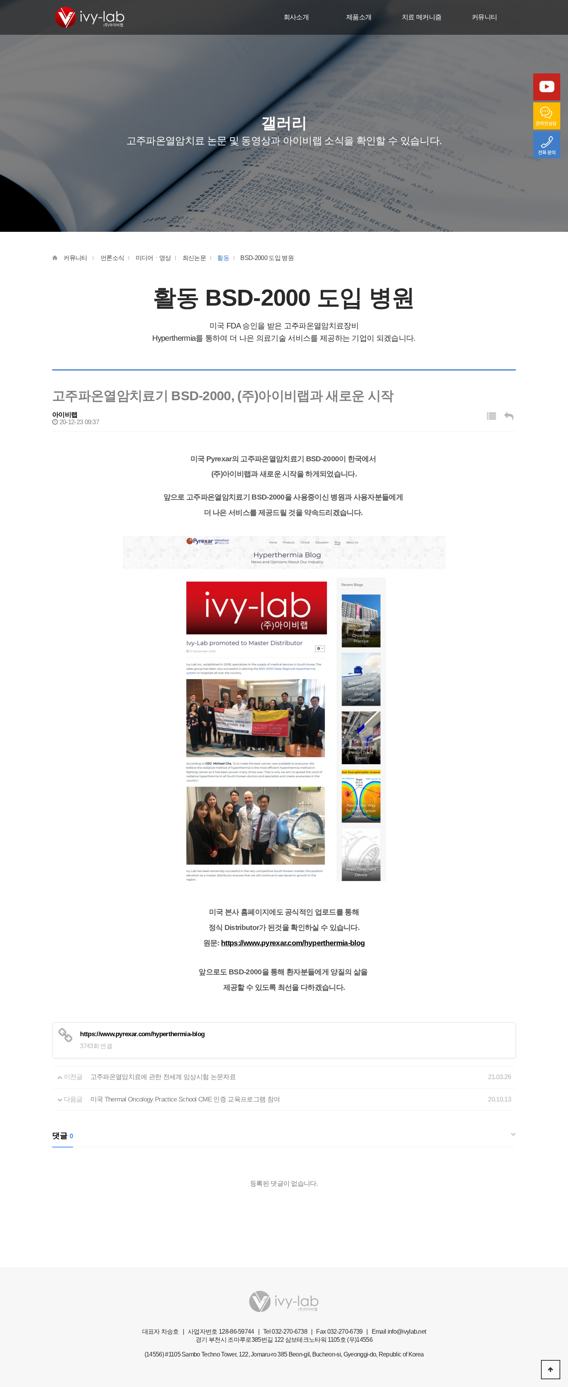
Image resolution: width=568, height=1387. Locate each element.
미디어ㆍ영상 (153, 258)
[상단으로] (550, 1369)
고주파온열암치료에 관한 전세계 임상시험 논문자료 (163, 1077)
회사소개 (296, 17)
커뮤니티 (484, 17)
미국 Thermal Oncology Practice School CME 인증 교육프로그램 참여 (185, 1099)
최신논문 (194, 258)
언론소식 (112, 258)
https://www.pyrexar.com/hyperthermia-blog (293, 943)
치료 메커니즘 (421, 17)
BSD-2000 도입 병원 (266, 258)
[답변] (508, 416)
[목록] (491, 416)
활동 (223, 258)
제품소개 (358, 17)
